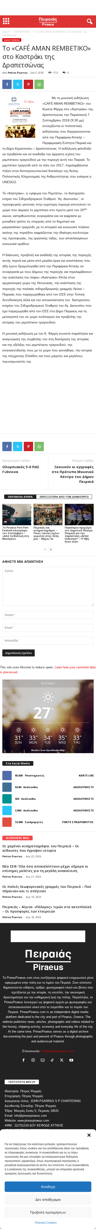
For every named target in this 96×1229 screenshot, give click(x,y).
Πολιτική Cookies (46, 1222)
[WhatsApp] (39, 84)
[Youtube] (72, 1060)
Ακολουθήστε (83, 787)
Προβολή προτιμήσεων (48, 1212)
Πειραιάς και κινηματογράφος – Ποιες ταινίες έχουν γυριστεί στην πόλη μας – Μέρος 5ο (46, 533)
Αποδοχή (48, 1187)
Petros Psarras (17, 72)
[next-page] (50, 549)
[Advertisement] (48, 8)
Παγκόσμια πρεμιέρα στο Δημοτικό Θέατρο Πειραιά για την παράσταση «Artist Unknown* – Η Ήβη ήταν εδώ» (79, 534)
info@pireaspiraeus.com (57, 1051)
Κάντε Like (86, 775)
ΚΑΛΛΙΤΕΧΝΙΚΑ (22, 31)
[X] (17, 84)
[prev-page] (45, 549)
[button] (89, 1135)
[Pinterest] (28, 84)
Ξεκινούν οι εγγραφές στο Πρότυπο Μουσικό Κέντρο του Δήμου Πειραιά (73, 474)
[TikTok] (53, 1060)
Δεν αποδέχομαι (48, 1200)
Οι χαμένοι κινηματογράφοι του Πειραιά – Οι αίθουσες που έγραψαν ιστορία (40, 848)
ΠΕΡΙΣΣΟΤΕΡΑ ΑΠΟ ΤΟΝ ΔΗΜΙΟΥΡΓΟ (64, 496)
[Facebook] (7, 84)
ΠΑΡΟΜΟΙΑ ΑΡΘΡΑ (20, 496)
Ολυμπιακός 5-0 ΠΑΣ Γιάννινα (20, 469)
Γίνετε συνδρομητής (78, 822)
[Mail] (43, 1060)
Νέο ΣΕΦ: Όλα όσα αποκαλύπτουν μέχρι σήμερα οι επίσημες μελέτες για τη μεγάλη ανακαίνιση (45, 868)
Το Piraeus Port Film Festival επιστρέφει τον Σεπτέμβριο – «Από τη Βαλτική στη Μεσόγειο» (15, 533)
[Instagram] (34, 1060)
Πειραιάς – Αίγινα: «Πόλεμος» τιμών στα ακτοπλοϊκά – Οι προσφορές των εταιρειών (47, 909)
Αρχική (6, 31)
